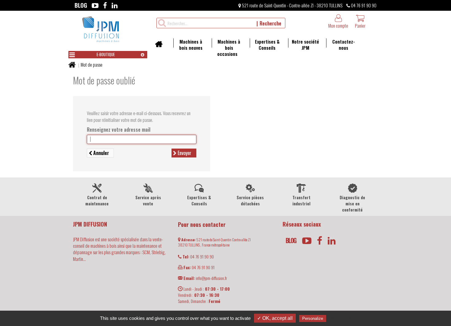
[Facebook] (105, 5)
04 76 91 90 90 (363, 5)
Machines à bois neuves (190, 44)
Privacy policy (342, 318)
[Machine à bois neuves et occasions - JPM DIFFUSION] (100, 28)
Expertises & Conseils (267, 44)
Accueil (161, 46)
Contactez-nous (343, 44)
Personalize (312, 318)
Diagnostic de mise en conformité (352, 203)
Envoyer (183, 153)
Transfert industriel (301, 200)
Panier (360, 25)
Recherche (270, 23)
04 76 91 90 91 (198, 267)
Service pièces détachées (250, 200)
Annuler (100, 153)
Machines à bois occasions (229, 47)
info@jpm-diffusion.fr (205, 278)
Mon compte (338, 25)
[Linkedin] (115, 5)
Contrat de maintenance (97, 200)
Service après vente (148, 200)
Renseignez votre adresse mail (118, 129)
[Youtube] (95, 5)
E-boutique (106, 54)
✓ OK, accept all (275, 318)
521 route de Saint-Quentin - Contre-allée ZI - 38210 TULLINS (291, 5)
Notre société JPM (305, 44)
